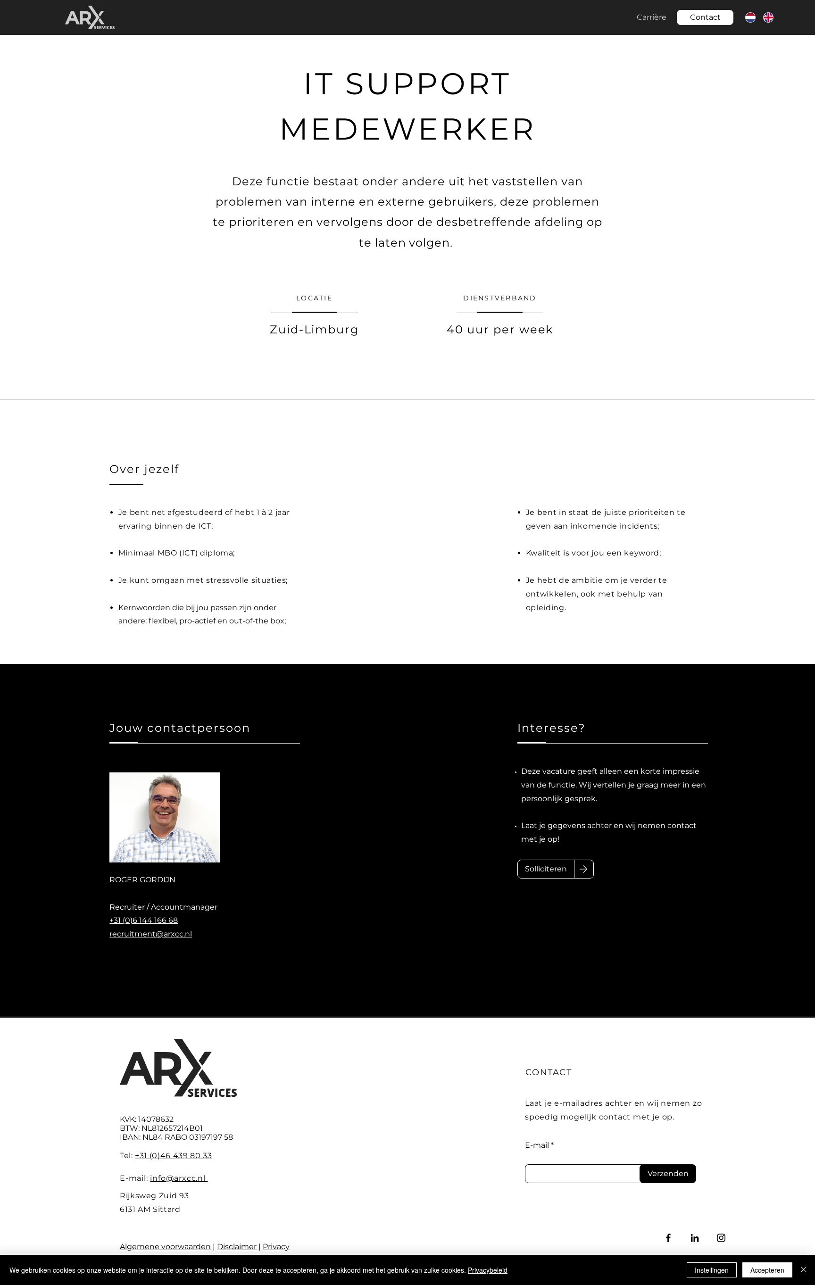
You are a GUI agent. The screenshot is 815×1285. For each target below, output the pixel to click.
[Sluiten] (803, 1269)
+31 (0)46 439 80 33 (173, 1155)
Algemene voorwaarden (165, 1246)
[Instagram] (721, 1238)
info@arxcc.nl (179, 1178)
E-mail (537, 1145)
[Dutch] (750, 17)
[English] (768, 17)
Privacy (276, 1246)
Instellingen (712, 1270)
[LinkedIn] (694, 1238)
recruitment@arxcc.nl (150, 933)
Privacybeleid (487, 1270)
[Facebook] (668, 1238)
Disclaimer (237, 1246)
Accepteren (767, 1270)
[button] (705, 17)
